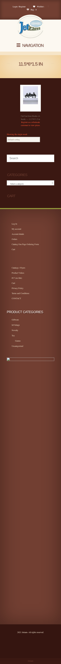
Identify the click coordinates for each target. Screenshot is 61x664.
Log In (14, 223)
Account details (18, 234)
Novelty (15, 330)
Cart (13, 249)
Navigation (32, 45)
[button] (34, 110)
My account (16, 228)
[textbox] (31, 183)
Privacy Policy (17, 288)
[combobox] (30, 183)
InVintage (16, 324)
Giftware (15, 319)
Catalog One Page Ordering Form (25, 244)
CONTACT (16, 298)
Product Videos (18, 272)
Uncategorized (17, 346)
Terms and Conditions (20, 293)
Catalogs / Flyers (18, 267)
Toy (13, 335)
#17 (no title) (17, 277)
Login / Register (19, 6)
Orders (14, 239)
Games (18, 340)
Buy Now (27, 110)
